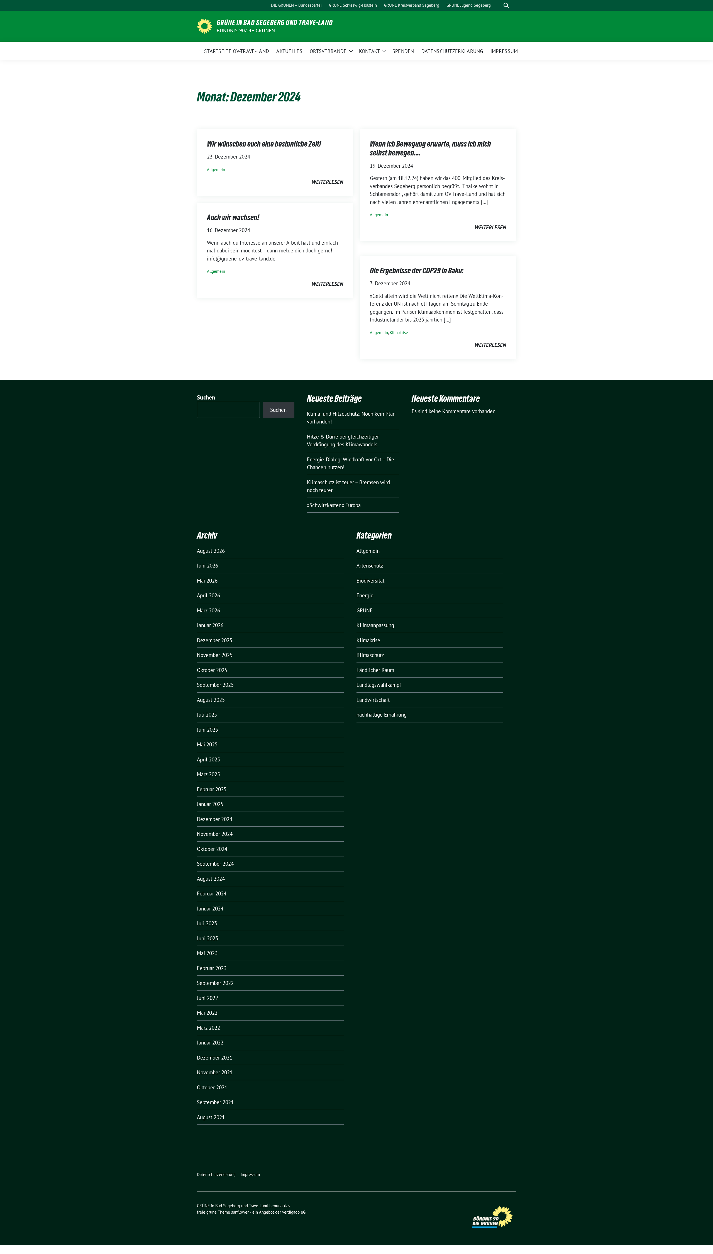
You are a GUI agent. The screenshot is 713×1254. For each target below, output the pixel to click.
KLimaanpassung (375, 625)
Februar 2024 (211, 893)
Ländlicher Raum (375, 670)
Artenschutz (369, 565)
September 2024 (215, 863)
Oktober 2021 (212, 1087)
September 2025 (215, 684)
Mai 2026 (207, 580)
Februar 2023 (211, 968)
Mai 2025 (207, 744)
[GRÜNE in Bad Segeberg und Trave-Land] (204, 25)
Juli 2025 (207, 714)
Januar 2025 (210, 804)
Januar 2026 (210, 625)
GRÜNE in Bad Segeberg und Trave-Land (275, 22)
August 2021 (211, 1117)
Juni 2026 (207, 565)
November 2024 (215, 834)
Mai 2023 (207, 953)
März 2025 (208, 774)
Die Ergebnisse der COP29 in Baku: (416, 270)
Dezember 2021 (214, 1057)
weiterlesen (327, 182)
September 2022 (215, 983)
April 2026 (208, 595)
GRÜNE (364, 610)
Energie (364, 595)
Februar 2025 (211, 789)
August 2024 (211, 878)
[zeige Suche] (506, 5)
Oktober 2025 (212, 670)
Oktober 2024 (212, 849)
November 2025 (215, 655)
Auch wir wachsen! (233, 217)
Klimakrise (399, 332)
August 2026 (211, 550)
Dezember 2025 (214, 640)
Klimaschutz (370, 655)
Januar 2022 (210, 1042)
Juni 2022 (207, 998)
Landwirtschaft (373, 700)
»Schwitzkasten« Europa (334, 505)
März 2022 (208, 1027)
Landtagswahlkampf (378, 684)
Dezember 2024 (214, 819)
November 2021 (215, 1072)
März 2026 (208, 610)
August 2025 (211, 700)
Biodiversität (370, 580)
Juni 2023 (207, 938)
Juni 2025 (207, 729)
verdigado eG (294, 1212)
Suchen (206, 397)
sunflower (240, 1212)
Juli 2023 (207, 923)
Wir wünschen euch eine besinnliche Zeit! (264, 143)
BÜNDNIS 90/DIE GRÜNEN (246, 30)
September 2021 (215, 1102)
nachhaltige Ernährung (381, 714)
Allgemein (216, 169)
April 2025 (208, 759)
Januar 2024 (210, 908)
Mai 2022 (207, 1012)
